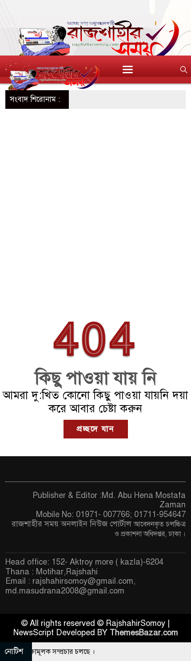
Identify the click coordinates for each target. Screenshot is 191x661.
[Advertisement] (95, 208)
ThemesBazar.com (144, 632)
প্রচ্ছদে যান (96, 429)
